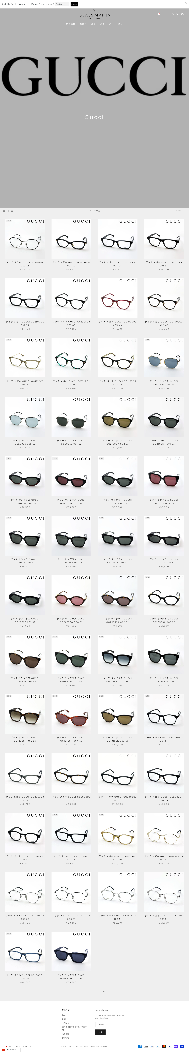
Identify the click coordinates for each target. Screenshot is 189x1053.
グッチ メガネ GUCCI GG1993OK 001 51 (164, 917)
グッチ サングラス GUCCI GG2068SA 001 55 (164, 561)
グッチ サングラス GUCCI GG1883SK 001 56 (71, 680)
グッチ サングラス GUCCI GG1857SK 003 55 (71, 977)
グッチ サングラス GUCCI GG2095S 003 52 (164, 383)
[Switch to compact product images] (12, 211)
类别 (93, 24)
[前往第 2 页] (111, 991)
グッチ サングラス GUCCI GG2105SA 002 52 (71, 502)
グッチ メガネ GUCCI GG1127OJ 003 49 (71, 383)
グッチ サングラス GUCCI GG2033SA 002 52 (117, 620)
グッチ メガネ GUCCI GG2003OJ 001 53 (118, 799)
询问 (64, 1019)
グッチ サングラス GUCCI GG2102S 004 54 (164, 502)
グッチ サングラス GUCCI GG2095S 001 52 (71, 442)
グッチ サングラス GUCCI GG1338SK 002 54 (25, 739)
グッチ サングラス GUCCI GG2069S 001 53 (117, 561)
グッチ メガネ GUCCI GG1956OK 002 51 (118, 917)
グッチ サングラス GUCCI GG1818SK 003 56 (117, 739)
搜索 (64, 1015)
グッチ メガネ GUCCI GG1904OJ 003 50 (117, 858)
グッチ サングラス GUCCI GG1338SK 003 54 (117, 680)
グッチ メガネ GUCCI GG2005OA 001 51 (164, 739)
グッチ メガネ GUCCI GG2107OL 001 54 (25, 323)
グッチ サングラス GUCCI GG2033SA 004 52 (71, 620)
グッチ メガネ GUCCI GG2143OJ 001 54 (117, 264)
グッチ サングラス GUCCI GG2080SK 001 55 (71, 561)
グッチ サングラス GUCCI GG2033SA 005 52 (164, 620)
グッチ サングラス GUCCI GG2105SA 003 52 (25, 502)
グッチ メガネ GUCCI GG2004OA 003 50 (25, 917)
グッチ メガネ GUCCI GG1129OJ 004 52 (25, 383)
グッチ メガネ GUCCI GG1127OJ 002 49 (117, 383)
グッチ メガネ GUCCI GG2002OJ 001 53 (164, 799)
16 (104, 992)
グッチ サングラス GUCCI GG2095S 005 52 (25, 442)
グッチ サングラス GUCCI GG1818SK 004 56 (71, 739)
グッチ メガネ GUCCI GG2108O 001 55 (164, 264)
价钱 (111, 24)
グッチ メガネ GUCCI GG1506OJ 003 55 (25, 977)
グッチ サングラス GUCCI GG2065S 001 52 (25, 620)
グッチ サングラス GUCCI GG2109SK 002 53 (117, 442)
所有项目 (70, 24)
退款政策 (65, 1038)
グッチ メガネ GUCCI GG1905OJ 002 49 (164, 323)
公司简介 (65, 1023)
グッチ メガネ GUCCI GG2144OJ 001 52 (71, 264)
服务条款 (65, 1034)
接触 (120, 24)
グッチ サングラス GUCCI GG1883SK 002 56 (25, 680)
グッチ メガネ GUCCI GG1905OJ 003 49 (117, 323)
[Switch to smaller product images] (8, 211)
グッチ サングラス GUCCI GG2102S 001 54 (25, 561)
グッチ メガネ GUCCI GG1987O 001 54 (71, 858)
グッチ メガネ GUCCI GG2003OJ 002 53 (71, 799)
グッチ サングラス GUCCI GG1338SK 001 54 (164, 680)
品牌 (102, 24)
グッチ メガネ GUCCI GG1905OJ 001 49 (71, 323)
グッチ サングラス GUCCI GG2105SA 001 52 (117, 502)
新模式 (83, 24)
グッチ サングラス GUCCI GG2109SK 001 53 (164, 442)
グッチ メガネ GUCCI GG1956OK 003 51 (71, 917)
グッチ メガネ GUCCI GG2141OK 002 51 (25, 264)
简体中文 (26, 1046)
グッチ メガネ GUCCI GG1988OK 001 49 (25, 858)
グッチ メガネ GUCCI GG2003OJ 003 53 (25, 799)
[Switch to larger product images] (4, 211)
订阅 (100, 1032)
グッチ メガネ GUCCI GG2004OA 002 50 (163, 858)
